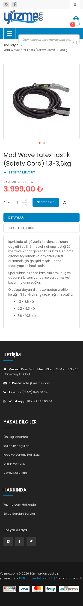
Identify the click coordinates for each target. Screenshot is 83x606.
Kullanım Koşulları (16, 446)
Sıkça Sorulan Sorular (19, 513)
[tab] (41, 217)
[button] (39, 142)
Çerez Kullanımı (15, 472)
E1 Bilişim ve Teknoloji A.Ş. (37, 578)
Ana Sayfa (10, 45)
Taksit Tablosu (21, 228)
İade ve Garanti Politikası (21, 454)
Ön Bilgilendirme (15, 437)
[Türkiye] (34, 17)
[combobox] (49, 39)
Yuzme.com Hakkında (19, 504)
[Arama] (73, 43)
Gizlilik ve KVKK (14, 463)
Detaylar (16, 217)
